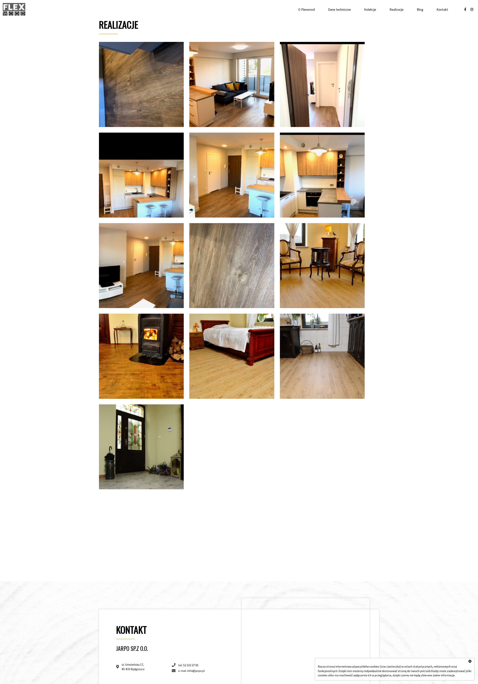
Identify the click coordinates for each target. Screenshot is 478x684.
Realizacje (396, 9)
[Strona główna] (14, 14)
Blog (420, 9)
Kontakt (442, 9)
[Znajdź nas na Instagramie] (471, 9)
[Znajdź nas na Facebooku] (465, 9)
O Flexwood (306, 9)
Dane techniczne (339, 9)
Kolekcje (370, 9)
